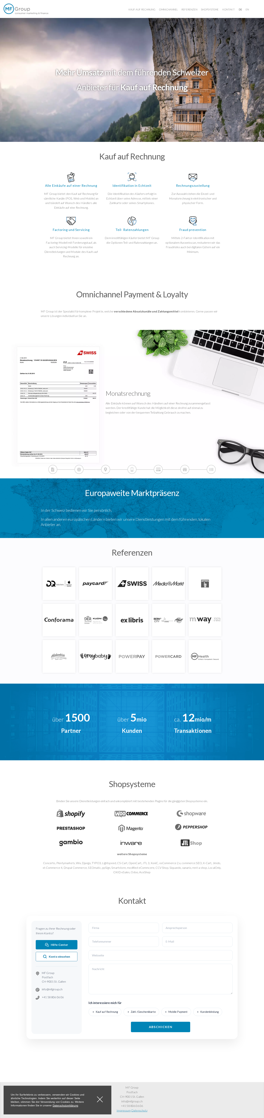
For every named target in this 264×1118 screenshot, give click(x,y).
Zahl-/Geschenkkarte (143, 1011)
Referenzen (189, 9)
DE (240, 9)
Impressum (124, 1110)
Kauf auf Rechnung (142, 9)
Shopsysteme (210, 9)
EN (247, 9)
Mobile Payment (177, 1011)
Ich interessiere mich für (105, 1003)
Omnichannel (168, 9)
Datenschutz (139, 1110)
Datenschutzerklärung (65, 1105)
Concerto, (49, 863)
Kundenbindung (209, 1011)
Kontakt (228, 9)
